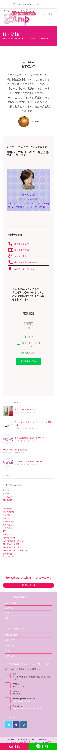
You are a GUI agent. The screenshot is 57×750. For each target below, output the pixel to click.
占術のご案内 (8, 512)
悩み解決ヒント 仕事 (11, 547)
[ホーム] (4, 38)
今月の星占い (8, 524)
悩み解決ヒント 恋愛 (11, 544)
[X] (8, 724)
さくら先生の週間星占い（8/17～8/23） (31, 461)
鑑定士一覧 (7, 508)
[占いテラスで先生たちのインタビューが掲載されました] (8, 425)
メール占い (7, 496)
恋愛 (7, 618)
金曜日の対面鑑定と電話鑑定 (15, 449)
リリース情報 (42, 739)
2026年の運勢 (8, 521)
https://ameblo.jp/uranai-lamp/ (27, 708)
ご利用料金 (7, 554)
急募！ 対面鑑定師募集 (25, 409)
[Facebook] (16, 724)
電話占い (6, 490)
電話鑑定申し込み (28, 361)
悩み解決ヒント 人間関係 (13, 541)
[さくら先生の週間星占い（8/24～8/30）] (8, 439)
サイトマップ (8, 557)
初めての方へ (8, 500)
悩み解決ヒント (9, 537)
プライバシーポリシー (25, 739)
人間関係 (9, 608)
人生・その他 (11, 603)
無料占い (6, 518)
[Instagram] (23, 724)
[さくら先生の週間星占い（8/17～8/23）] (8, 463)
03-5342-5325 (28, 585)
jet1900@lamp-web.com (24, 701)
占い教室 (6, 515)
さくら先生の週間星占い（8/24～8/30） (31, 437)
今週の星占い (8, 528)
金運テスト (7, 534)
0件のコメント (30, 413)
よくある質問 (46, 742)
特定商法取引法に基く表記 (28, 742)
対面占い (6, 493)
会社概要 (11, 739)
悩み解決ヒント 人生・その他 (15, 550)
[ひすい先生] (28, 179)
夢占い (5, 531)
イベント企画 (11, 742)
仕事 (7, 613)
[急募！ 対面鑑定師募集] (8, 411)
